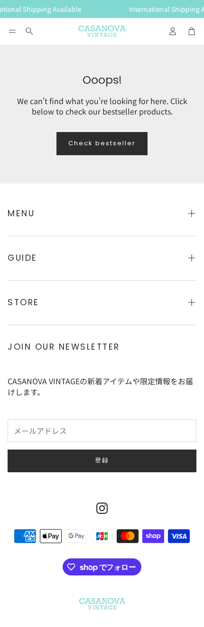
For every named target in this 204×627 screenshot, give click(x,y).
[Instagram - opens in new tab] (102, 508)
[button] (12, 31)
